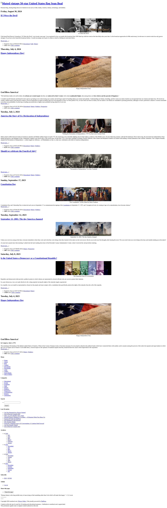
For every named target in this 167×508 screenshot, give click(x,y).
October (10, 466)
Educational (26, 44)
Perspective (44, 106)
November (10, 446)
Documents (7, 366)
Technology (7, 395)
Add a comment (15, 45)
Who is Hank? (8, 374)
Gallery (6, 371)
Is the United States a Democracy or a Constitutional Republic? (29, 258)
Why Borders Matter (9, 422)
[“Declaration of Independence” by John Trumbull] (83, 167)
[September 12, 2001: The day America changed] (83, 235)
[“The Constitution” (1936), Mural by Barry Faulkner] (83, 200)
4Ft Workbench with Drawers (12, 420)
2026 (6, 433)
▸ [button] (4, 433)
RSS (5, 478)
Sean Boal (56, 3)
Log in (6, 485)
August (10, 457)
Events (6, 383)
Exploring (7, 384)
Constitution (66, 205)
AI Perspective (8, 392)
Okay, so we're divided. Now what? (14, 415)
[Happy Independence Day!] (83, 87)
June (9, 436)
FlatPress (43, 501)
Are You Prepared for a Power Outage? (15, 412)
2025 (6, 444)
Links (5, 370)
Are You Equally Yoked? (11, 425)
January (10, 443)
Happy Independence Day (12, 300)
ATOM (10, 478)
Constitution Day (8, 184)
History (36, 44)
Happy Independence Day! (12, 53)
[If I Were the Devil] (83, 32)
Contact (6, 365)
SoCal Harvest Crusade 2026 (12, 414)
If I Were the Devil (9, 15)
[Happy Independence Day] (83, 334)
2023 (6, 463)
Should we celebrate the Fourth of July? (18, 151)
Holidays (37, 106)
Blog (5, 363)
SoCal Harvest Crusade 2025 (12, 426)
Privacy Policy (22, 501)
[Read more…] (5, 41)
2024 (6, 454)
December (10, 455)
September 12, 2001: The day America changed (22, 219)
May (9, 438)
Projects (6, 394)
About (6, 362)
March (9, 440)
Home (6, 360)
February (10, 441)
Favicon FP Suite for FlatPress (12, 419)
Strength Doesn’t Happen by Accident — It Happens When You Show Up (24, 417)
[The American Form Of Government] (83, 274)
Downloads (7, 368)
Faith (31, 44)
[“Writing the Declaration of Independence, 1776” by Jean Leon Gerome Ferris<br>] (83, 132)
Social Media (7, 373)
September (10, 468)
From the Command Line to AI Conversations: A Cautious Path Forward (24, 423)
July (9, 435)
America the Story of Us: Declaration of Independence (25, 116)
